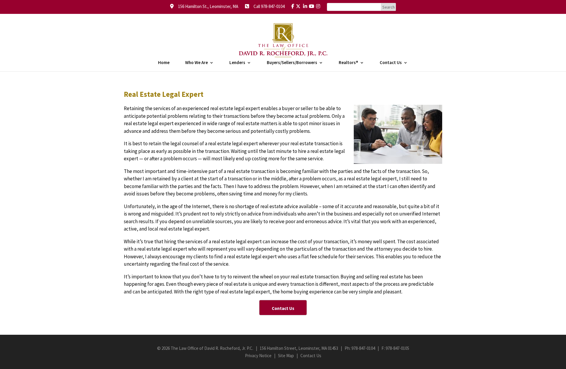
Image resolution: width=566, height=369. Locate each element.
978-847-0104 (363, 348)
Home (164, 63)
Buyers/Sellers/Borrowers (292, 63)
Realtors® (348, 63)
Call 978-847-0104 (267, 6)
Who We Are (196, 63)
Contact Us (391, 63)
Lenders (237, 63)
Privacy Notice (258, 355)
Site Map (286, 355)
